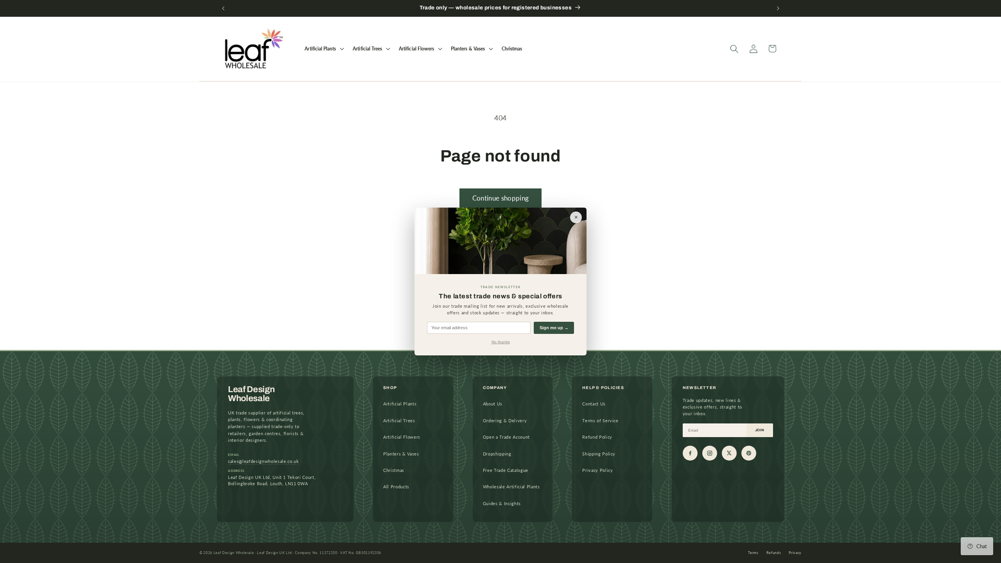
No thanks (501, 342)
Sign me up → (554, 327)
